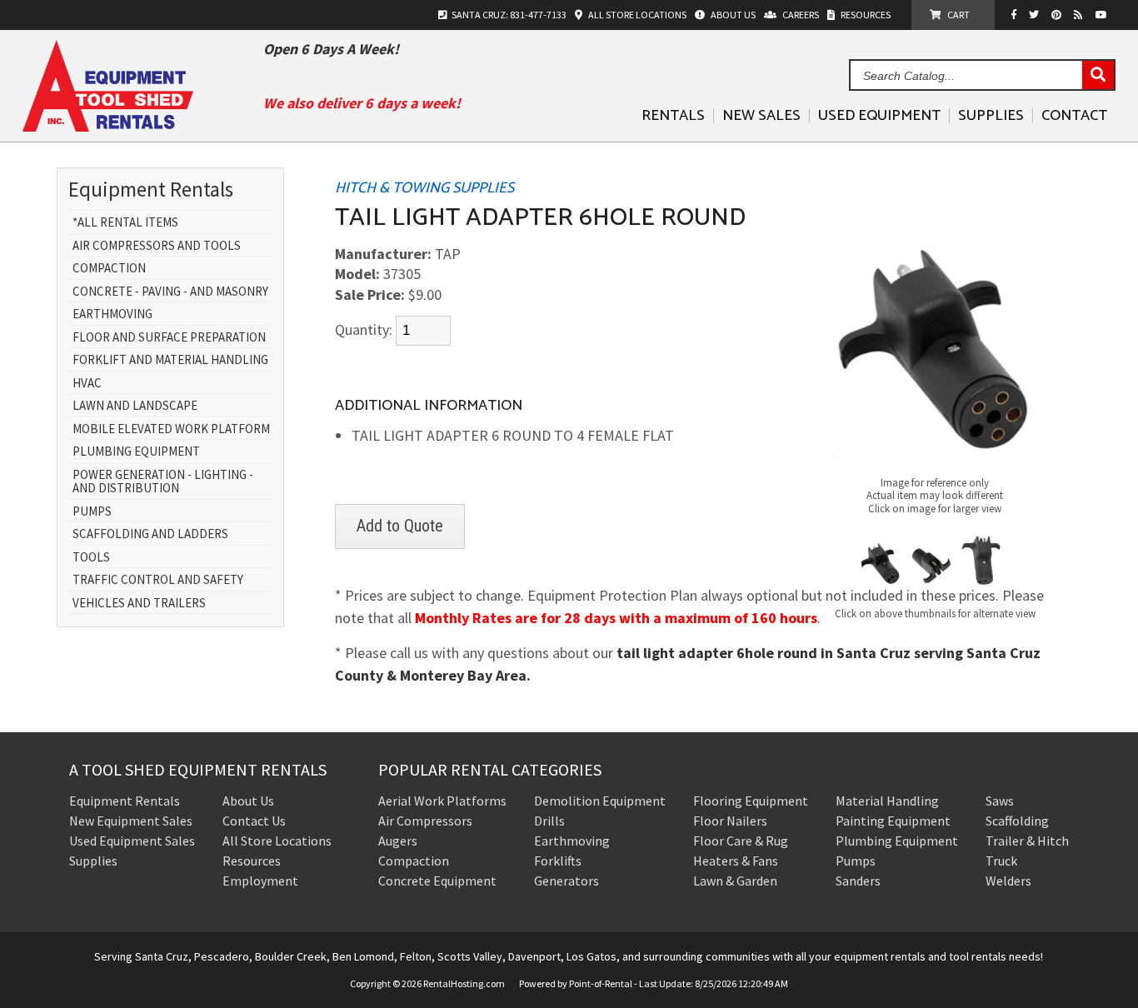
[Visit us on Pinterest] (1058, 14)
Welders (1008, 880)
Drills (549, 820)
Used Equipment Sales (132, 840)
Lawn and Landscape (134, 406)
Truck (1001, 860)
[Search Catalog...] (1098, 75)
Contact (1074, 115)
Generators (566, 880)
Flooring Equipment (750, 800)
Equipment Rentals (124, 800)
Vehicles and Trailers (139, 603)
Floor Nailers (730, 820)
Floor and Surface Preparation (169, 338)
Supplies (991, 115)
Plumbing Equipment (136, 452)
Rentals (673, 115)
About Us (248, 800)
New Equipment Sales (130, 820)
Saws (1000, 800)
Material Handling (887, 800)
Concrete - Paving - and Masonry (170, 292)
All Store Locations (277, 840)
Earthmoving (112, 314)
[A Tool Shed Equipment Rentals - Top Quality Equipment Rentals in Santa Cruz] (107, 125)
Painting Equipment (893, 820)
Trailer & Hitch (1027, 840)
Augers (397, 840)
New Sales (761, 115)
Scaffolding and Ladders (150, 534)
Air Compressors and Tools (156, 246)
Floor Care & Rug (740, 840)
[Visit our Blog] (1080, 14)
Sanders (858, 880)
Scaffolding (1017, 820)
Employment (260, 880)
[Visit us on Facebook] (1018, 14)
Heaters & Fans (735, 860)
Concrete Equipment (437, 880)
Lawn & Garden (735, 880)
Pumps (92, 512)
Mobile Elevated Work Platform (171, 429)
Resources (251, 860)
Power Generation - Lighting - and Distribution (162, 482)
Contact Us (254, 820)
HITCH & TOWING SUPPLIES (424, 188)
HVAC (87, 384)
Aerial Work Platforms (442, 800)
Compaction (109, 269)
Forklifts (557, 860)
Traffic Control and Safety (157, 580)
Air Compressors (425, 820)
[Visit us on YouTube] (1103, 14)
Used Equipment (879, 115)
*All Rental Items (125, 223)
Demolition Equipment (600, 800)
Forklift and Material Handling (170, 360)
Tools (91, 558)
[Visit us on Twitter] (1036, 14)
